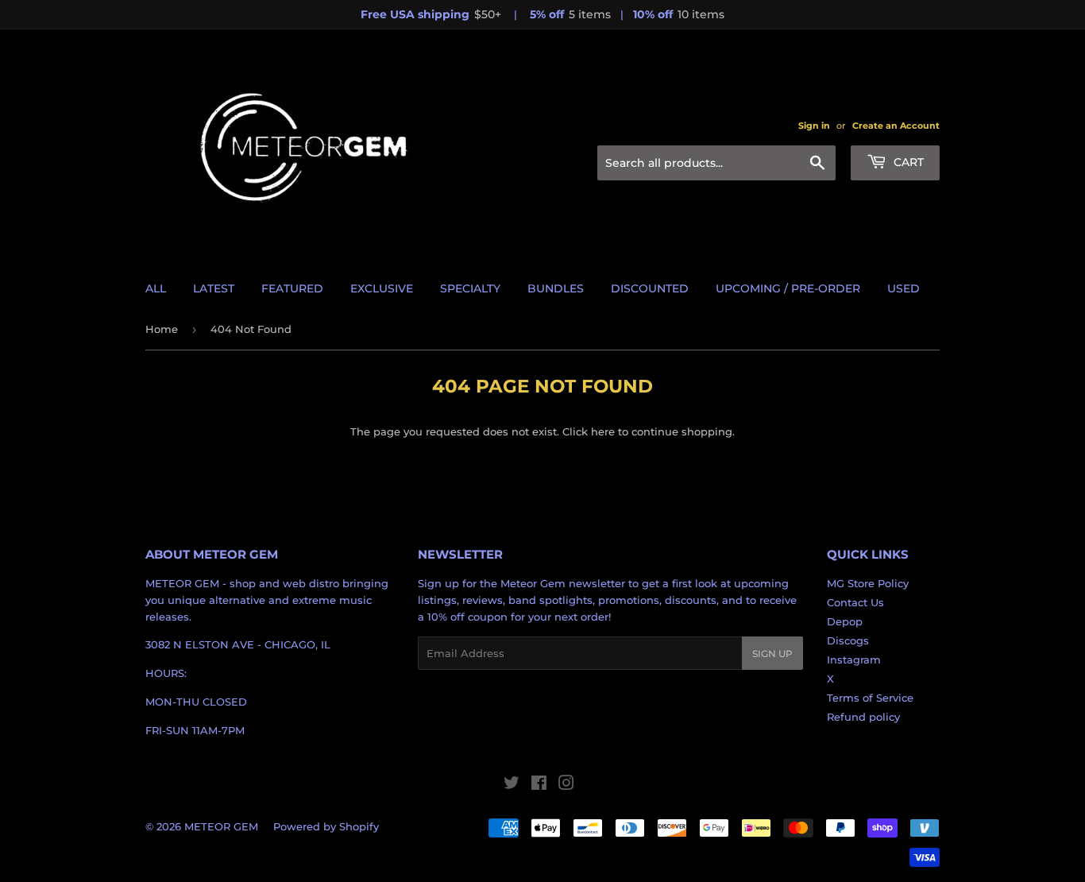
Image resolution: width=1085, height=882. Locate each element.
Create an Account (896, 125)
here (603, 431)
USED (903, 288)
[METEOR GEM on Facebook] (539, 785)
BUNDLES (555, 288)
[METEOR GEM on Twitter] (511, 785)
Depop (845, 621)
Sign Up (772, 654)
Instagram (854, 659)
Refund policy (863, 716)
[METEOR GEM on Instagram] (566, 785)
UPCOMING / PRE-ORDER (788, 288)
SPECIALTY (470, 288)
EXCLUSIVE (381, 288)
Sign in (814, 125)
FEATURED (292, 288)
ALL (155, 288)
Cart (907, 162)
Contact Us (855, 602)
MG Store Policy (868, 583)
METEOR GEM (221, 826)
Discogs (848, 640)
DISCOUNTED (650, 288)
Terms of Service (870, 697)
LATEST (213, 288)
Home (161, 329)
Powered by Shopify (326, 826)
